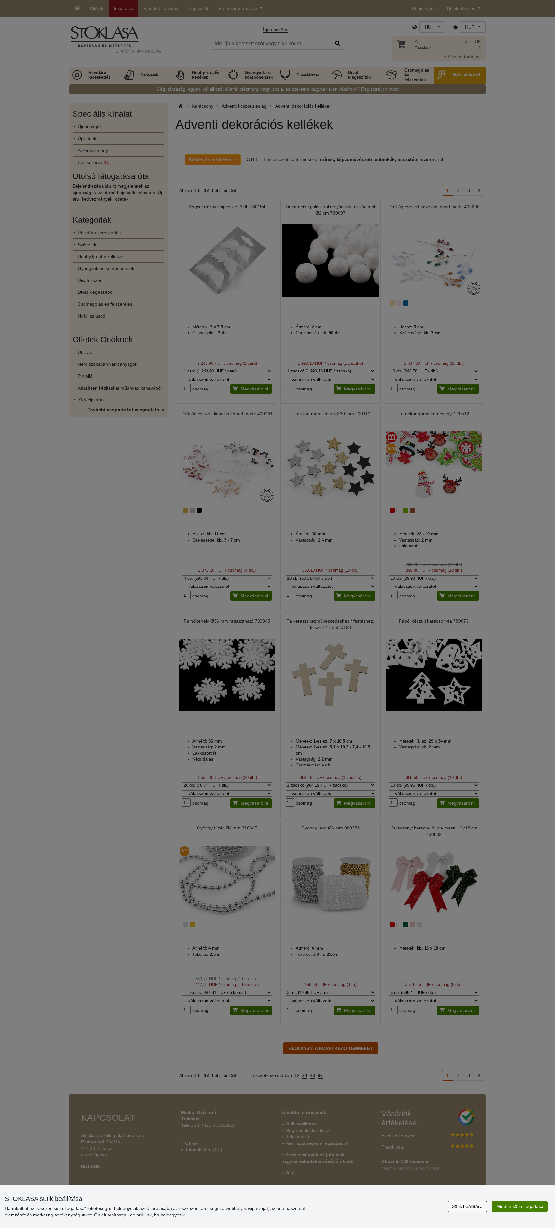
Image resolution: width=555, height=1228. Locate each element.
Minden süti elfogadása (519, 1206)
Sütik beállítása (467, 1206)
